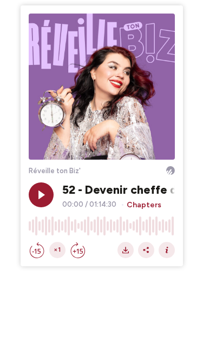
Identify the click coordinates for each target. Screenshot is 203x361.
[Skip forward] (78, 250)
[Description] (167, 250)
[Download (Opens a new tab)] (125, 250)
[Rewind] (37, 250)
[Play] (41, 194)
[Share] (146, 250)
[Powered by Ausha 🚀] (170, 170)
